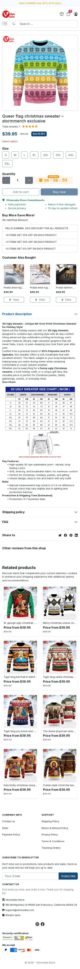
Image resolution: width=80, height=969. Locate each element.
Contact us (8, 821)
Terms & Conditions (52, 841)
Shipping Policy (50, 821)
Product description (17, 314)
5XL (7, 163)
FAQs (5, 827)
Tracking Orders (50, 847)
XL (34, 155)
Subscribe (68, 876)
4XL (71, 155)
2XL (46, 155)
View (16, 299)
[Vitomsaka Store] (9, 14)
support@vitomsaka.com (19, 909)
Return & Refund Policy (54, 827)
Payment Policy (11, 834)
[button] (6, 23)
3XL (58, 155)
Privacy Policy (49, 834)
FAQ (5, 522)
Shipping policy (13, 512)
